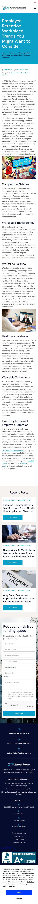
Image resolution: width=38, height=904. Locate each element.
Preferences (19, 898)
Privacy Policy (19, 839)
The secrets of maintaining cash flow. (19, 789)
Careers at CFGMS (19, 827)
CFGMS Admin (10, 500)
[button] (12, 517)
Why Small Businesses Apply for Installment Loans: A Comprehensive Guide (19, 598)
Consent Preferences (9, 848)
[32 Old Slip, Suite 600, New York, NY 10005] (19, 805)
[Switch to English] (35, 2)
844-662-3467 (19, 814)
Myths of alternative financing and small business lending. (19, 793)
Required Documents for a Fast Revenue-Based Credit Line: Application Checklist (18, 508)
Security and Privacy (19, 842)
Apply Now (19, 714)
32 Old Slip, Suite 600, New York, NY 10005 (19, 807)
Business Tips (15, 73)
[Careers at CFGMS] (19, 824)
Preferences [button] (11, 886)
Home (4, 53)
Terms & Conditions (19, 833)
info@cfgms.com (19, 820)
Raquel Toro (8, 70)
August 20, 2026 (24, 500)
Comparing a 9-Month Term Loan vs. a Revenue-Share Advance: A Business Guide (19, 553)
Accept (19, 892)
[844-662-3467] (19, 811)
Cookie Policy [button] (30, 882)
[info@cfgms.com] (19, 818)
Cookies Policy (19, 836)
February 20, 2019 (22, 70)
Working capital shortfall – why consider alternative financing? (19, 784)
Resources (13, 53)
